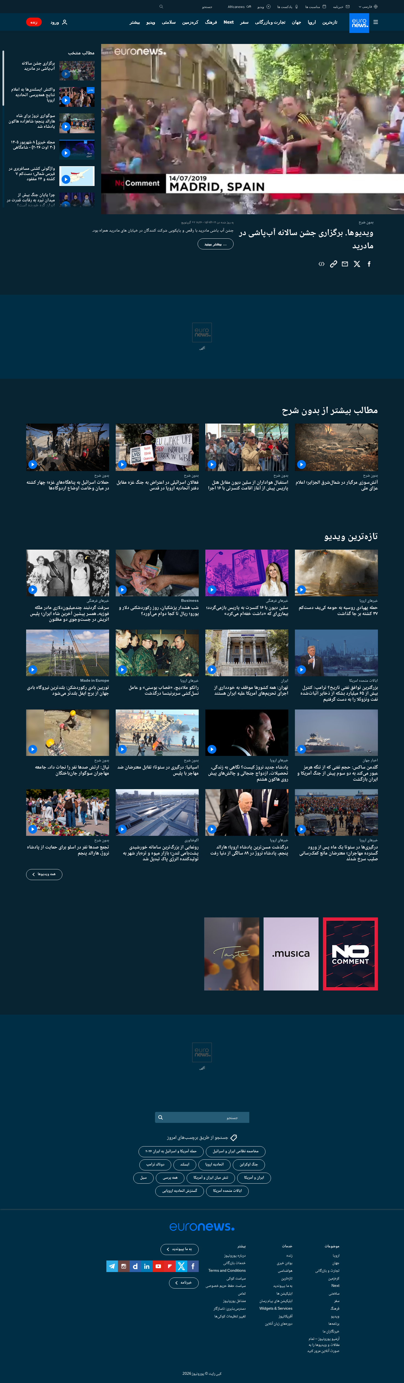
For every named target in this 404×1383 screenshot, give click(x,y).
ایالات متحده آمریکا (227, 1191)
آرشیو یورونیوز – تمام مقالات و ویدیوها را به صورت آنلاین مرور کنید (323, 1345)
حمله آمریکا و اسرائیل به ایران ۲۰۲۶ (171, 1151)
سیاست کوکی (236, 1278)
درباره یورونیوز (235, 1256)
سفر (244, 22)
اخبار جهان (370, 760)
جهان (296, 22)
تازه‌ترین (329, 22)
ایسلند (184, 1165)
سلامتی (169, 22)
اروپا (312, 22)
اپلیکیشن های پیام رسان (275, 1301)
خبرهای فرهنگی (277, 601)
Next (229, 22)
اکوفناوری (191, 840)
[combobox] (189, 6)
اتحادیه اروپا (214, 1165)
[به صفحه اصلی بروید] (359, 23)
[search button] (161, 6)
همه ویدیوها (47, 874)
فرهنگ (211, 22)
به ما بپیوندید (282, 1286)
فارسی (367, 6)
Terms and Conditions (227, 1271)
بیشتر (241, 1247)
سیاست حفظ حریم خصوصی (226, 1286)
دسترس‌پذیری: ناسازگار (230, 1309)
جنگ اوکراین (249, 1165)
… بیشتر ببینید (215, 244)
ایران (284, 680)
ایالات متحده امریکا (363, 680)
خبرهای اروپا (368, 601)
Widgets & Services (275, 1309)
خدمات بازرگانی (234, 1263)
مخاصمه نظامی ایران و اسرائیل (236, 1151)
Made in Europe (94, 680)
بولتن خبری (284, 1263)
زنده (34, 22)
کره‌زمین (190, 22)
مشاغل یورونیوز (234, 1301)
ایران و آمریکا (254, 1178)
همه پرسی (170, 1178)
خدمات (287, 1247)
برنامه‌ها (333, 1324)
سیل (143, 1178)
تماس (242, 1293)
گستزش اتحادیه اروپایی (179, 1191)
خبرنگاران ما (331, 1331)
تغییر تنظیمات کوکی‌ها (230, 1316)
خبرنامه (186, 1283)
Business (190, 601)
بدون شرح (370, 475)
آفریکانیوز (285, 1316)
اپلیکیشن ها (284, 1293)
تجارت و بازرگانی (270, 22)
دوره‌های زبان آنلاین (278, 1324)
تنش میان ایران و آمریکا (210, 1178)
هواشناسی (285, 1271)
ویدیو (150, 22)
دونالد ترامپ (155, 1165)
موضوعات (332, 1247)
